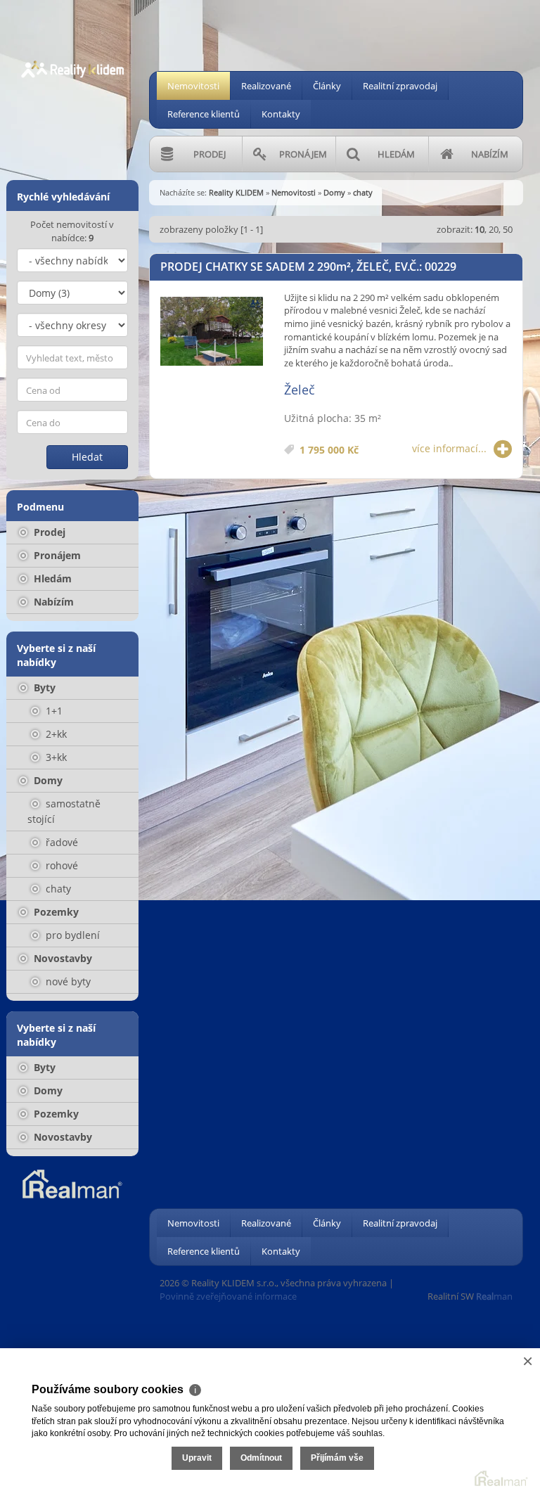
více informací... (449, 448)
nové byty (67, 981)
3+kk (55, 757)
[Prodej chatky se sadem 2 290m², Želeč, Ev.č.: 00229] (212, 332)
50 (508, 229)
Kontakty (281, 114)
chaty (57, 888)
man (494, 1296)
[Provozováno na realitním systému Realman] (72, 1183)
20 (494, 229)
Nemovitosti (193, 85)
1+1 (53, 710)
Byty (43, 687)
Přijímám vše (337, 1458)
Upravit (197, 1458)
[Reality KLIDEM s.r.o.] (72, 55)
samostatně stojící (64, 811)
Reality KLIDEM (236, 192)
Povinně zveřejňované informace (228, 1296)
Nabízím (52, 601)
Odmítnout (261, 1458)
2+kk (55, 734)
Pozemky (55, 911)
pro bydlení (71, 935)
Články (327, 85)
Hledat (87, 456)
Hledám (51, 578)
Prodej (48, 532)
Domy (47, 780)
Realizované (266, 85)
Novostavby (61, 958)
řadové (60, 842)
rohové (60, 865)
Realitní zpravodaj (400, 85)
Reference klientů (203, 114)
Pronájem (56, 555)
